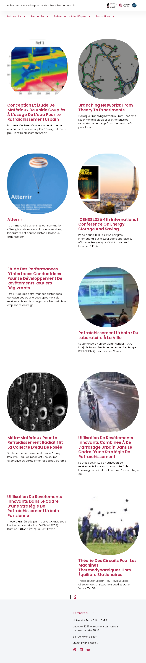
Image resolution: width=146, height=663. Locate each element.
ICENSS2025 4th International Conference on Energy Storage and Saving (108, 224)
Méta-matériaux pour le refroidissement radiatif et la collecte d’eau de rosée (35, 442)
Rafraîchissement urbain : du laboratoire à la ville (108, 335)
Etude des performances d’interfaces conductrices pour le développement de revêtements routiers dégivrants (34, 278)
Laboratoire (14, 16)
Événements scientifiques (70, 16)
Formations (103, 16)
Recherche (38, 16)
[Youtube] (88, 649)
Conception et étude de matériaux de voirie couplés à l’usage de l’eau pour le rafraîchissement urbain (36, 112)
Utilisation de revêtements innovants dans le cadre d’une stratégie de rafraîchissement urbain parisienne (34, 506)
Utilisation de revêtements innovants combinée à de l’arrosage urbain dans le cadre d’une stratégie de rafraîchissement (105, 447)
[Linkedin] (81, 649)
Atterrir (14, 219)
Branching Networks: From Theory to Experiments (105, 107)
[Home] (74, 649)
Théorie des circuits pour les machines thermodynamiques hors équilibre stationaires (107, 567)
